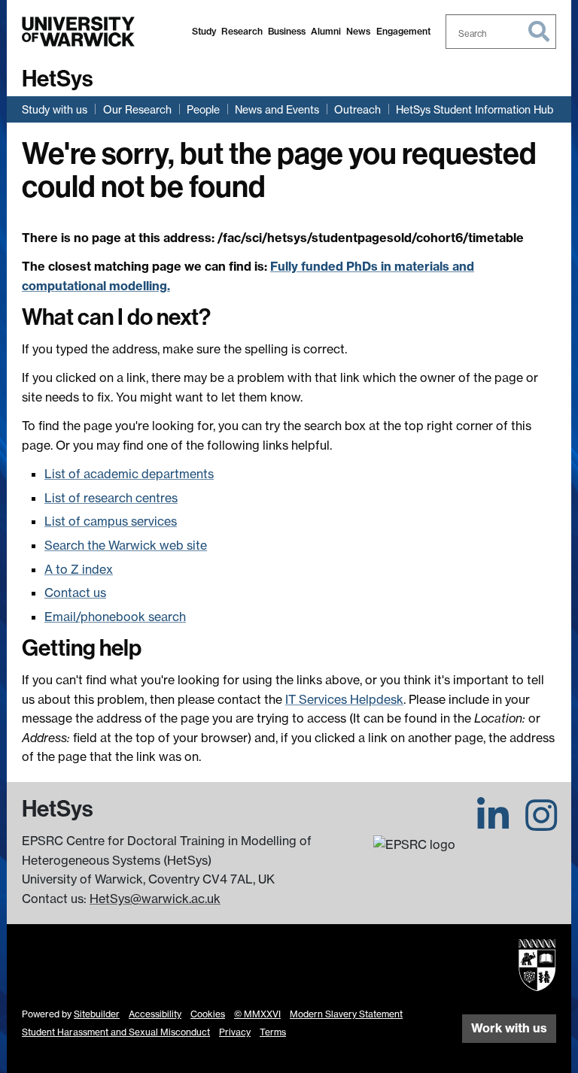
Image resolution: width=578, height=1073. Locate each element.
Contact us (75, 592)
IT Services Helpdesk (344, 699)
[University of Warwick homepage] (78, 31)
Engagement (403, 31)
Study (204, 31)
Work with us (509, 1027)
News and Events (277, 109)
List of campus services (110, 521)
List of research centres (111, 497)
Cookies (207, 1014)
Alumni (326, 31)
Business (287, 31)
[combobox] (501, 31)
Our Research (137, 109)
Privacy (235, 1032)
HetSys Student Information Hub (474, 109)
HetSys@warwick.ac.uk (155, 898)
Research (242, 31)
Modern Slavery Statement (346, 1014)
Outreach (357, 109)
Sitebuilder (97, 1014)
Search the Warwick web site (125, 545)
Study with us (54, 109)
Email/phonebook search (115, 616)
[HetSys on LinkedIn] (493, 824)
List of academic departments (129, 473)
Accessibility (155, 1014)
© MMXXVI (257, 1014)
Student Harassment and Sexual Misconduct (116, 1032)
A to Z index (78, 569)
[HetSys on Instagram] (541, 824)
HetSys (57, 78)
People (203, 109)
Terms (273, 1032)
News (358, 31)
